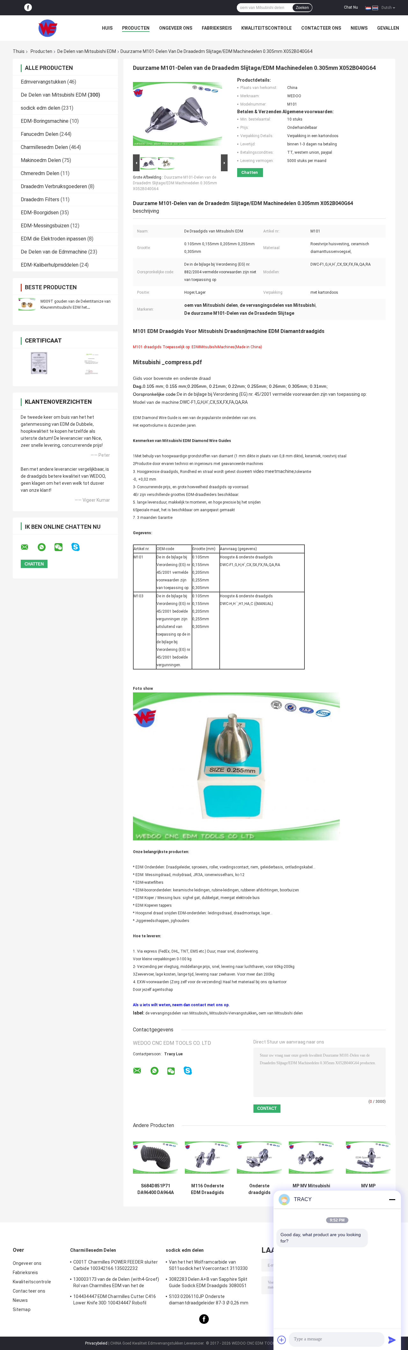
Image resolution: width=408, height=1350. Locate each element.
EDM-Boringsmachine (45, 121)
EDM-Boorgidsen (40, 213)
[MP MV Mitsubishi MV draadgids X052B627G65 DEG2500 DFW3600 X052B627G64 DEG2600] (311, 1157)
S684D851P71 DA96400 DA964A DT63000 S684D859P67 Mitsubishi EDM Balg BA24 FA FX (155, 1189)
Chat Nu (351, 7)
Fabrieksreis (217, 28)
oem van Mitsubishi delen (281, 1013)
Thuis (19, 51)
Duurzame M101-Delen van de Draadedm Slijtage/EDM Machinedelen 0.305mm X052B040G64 (175, 183)
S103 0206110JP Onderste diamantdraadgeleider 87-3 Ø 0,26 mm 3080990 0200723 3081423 (209, 1300)
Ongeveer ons (175, 28)
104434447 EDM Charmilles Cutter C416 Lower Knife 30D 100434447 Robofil (114, 1299)
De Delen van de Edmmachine (54, 252)
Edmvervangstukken (43, 82)
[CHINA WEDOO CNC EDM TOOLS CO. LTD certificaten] (39, 363)
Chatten (249, 172)
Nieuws (359, 28)
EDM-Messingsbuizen (45, 226)
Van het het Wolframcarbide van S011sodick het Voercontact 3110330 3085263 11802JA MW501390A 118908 (209, 1266)
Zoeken (302, 7)
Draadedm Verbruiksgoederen (54, 186)
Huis (107, 28)
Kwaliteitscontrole (266, 28)
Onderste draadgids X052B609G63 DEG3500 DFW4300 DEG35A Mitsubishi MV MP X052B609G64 (259, 1189)
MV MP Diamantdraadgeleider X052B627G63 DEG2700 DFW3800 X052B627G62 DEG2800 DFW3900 (368, 1189)
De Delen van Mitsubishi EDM (86, 51)
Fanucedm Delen (39, 134)
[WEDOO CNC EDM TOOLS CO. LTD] (48, 28)
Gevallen (388, 28)
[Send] (392, 1340)
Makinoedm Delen (41, 160)
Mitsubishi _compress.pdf (167, 362)
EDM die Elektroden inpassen (53, 239)
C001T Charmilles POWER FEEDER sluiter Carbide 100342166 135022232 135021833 (115, 1266)
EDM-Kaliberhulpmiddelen (49, 265)
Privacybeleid (96, 1343)
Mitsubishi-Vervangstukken (233, 1013)
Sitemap (22, 1309)
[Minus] (392, 1199)
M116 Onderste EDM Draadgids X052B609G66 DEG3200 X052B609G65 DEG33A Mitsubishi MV (207, 1189)
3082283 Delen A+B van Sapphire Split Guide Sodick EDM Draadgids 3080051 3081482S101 (208, 1283)
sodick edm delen (40, 108)
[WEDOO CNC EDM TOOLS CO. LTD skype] (79, 547)
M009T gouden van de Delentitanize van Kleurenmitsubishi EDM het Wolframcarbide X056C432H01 (75, 307)
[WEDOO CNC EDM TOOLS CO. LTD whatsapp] (46, 547)
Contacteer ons (321, 28)
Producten (135, 28)
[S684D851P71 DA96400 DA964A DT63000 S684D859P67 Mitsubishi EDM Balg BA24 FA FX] (155, 1157)
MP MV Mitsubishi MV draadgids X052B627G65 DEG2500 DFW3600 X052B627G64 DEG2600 (311, 1189)
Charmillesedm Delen (44, 147)
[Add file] (281, 1340)
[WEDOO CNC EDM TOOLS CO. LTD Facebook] (28, 8)
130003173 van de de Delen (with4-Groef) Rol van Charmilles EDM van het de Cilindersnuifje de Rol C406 (116, 1283)
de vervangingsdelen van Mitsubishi (176, 1013)
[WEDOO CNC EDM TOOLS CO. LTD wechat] (62, 547)
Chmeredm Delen (40, 173)
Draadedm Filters (40, 199)
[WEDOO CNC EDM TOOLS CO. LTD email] (29, 547)
